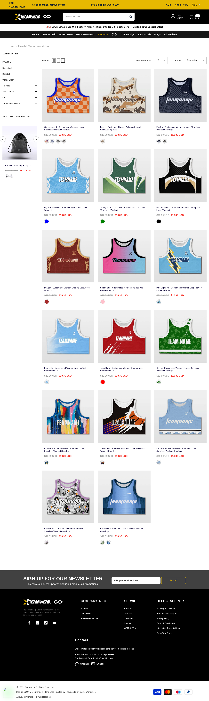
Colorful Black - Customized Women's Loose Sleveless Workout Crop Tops (64, 449)
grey (58, 141)
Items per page (142, 60)
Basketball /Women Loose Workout (33, 46)
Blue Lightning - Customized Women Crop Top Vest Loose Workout (179, 289)
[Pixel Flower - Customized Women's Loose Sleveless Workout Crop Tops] (68, 497)
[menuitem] (19, 62)
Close (198, 27)
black (7, 176)
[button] (19, 62)
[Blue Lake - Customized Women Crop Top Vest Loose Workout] (68, 336)
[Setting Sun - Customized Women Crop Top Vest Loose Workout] (124, 256)
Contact (29, 697)
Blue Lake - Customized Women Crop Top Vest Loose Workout (65, 369)
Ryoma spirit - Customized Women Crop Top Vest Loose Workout (178, 208)
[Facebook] (29, 623)
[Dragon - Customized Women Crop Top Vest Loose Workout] (68, 256)
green (102, 221)
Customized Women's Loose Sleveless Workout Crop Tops (121, 530)
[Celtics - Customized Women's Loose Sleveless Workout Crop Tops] (180, 336)
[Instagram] (37, 623)
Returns (47, 697)
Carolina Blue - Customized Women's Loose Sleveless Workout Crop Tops (176, 449)
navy (52, 141)
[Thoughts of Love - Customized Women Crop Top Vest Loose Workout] (124, 175)
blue (46, 221)
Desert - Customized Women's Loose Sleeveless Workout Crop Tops (122, 128)
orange (46, 141)
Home (12, 46)
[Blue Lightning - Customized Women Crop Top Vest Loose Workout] (180, 256)
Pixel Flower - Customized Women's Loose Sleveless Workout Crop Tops (63, 530)
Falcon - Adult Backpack (15, 165)
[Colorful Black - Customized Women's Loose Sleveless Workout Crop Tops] (68, 416)
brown (102, 141)
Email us (100, 664)
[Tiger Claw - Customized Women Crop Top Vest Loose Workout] (124, 336)
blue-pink (102, 301)
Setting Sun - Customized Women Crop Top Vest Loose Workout (121, 289)
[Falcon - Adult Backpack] (19, 143)
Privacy (38, 697)
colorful (46, 462)
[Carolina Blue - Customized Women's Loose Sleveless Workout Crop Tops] (180, 416)
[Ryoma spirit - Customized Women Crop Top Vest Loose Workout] (180, 175)
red (102, 382)
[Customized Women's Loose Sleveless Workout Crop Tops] (124, 497)
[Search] (99, 17)
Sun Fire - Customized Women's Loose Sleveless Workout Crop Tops (122, 449)
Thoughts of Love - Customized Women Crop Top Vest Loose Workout (122, 208)
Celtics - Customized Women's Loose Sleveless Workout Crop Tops (177, 369)
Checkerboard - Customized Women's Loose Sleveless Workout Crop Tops (64, 128)
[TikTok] (46, 623)
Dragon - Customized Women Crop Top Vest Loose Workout (67, 289)
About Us (20, 697)
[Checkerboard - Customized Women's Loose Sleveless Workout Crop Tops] (68, 95)
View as (45, 60)
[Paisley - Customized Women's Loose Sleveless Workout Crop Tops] (180, 95)
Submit (173, 580)
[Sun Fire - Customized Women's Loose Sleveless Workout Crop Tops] (124, 416)
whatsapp (84, 664)
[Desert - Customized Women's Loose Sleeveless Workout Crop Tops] (124, 95)
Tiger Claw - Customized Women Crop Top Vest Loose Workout (121, 369)
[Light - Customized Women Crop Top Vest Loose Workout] (68, 175)
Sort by (176, 60)
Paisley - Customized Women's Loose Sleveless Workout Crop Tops (178, 128)
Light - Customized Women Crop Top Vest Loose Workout (65, 208)
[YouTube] (54, 623)
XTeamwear (29, 687)
